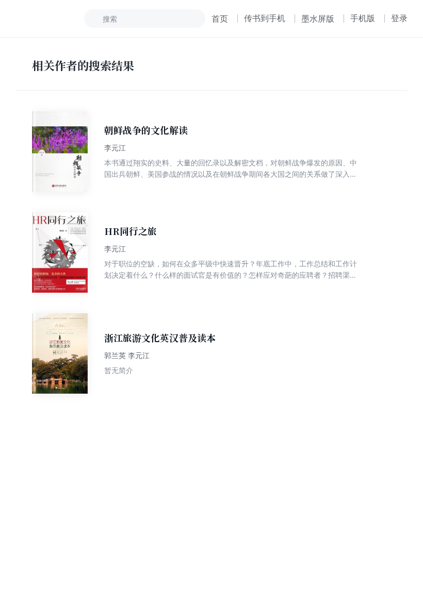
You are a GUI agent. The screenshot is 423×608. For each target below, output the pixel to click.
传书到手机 (264, 18)
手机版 (362, 18)
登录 (399, 18)
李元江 (115, 147)
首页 (220, 18)
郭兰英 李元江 (127, 355)
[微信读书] (49, 18)
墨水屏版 (317, 18)
